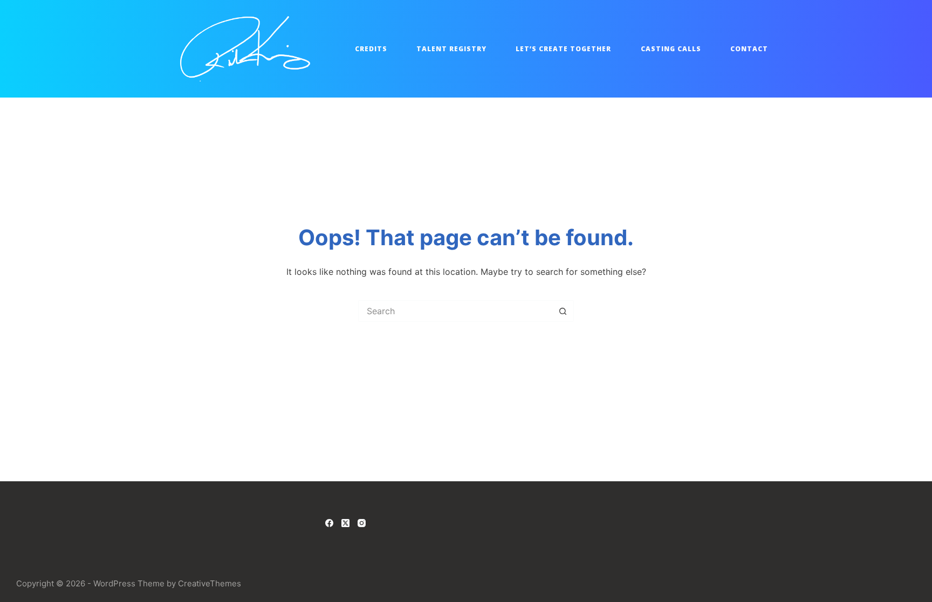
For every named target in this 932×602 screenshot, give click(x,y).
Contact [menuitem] (749, 48)
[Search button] (563, 311)
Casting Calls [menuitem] (671, 48)
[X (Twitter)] (345, 523)
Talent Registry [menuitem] (451, 48)
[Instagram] (362, 523)
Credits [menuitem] (371, 48)
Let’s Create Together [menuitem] (563, 48)
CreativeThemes (209, 583)
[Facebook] (329, 523)
